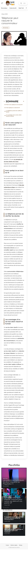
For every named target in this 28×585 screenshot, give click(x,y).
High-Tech (5, 478)
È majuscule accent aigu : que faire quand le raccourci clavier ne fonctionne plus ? (13, 518)
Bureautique (5, 27)
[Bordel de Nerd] (10, 3)
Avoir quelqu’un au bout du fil (13, 107)
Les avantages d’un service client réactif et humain (13, 115)
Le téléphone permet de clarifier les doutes (14, 111)
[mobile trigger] (2, 3)
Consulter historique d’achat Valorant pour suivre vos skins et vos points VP (13, 500)
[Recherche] (21, 3)
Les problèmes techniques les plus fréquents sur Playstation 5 (13, 482)
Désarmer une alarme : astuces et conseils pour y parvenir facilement (13, 531)
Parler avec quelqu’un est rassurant (14, 104)
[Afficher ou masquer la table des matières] (21, 101)
